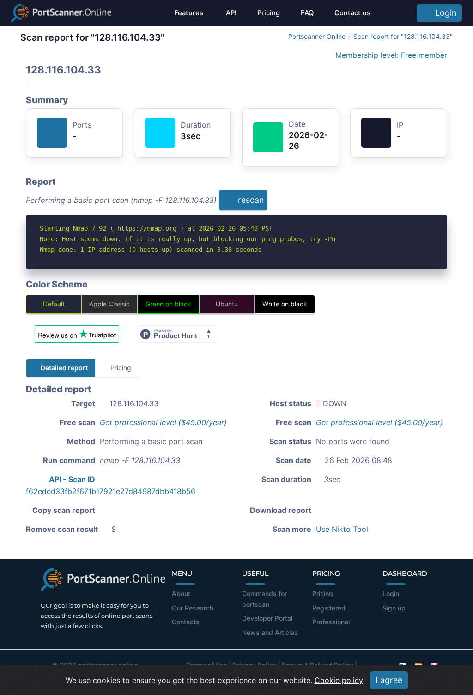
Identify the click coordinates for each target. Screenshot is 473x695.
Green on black (168, 304)
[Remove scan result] (441, 202)
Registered (329, 608)
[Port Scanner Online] (61, 12)
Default (54, 304)
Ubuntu (227, 304)
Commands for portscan (264, 599)
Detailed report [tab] (63, 368)
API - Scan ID (72, 479)
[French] (434, 665)
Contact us (352, 13)
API (230, 13)
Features (188, 13)
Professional (331, 622)
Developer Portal (267, 618)
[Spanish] (418, 665)
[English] (402, 665)
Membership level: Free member (390, 55)
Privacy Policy (254, 665)
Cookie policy (339, 680)
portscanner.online (108, 665)
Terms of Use (206, 665)
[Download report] (426, 202)
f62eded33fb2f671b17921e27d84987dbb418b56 (110, 491)
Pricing (268, 13)
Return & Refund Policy (317, 665)
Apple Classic (109, 304)
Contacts (186, 622)
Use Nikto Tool (342, 529)
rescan (250, 200)
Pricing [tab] (120, 368)
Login (443, 13)
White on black (284, 304)
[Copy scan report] (411, 203)
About (181, 593)
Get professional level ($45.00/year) (163, 422)
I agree (389, 680)
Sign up (394, 608)
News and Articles (270, 632)
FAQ (307, 13)
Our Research (192, 608)
